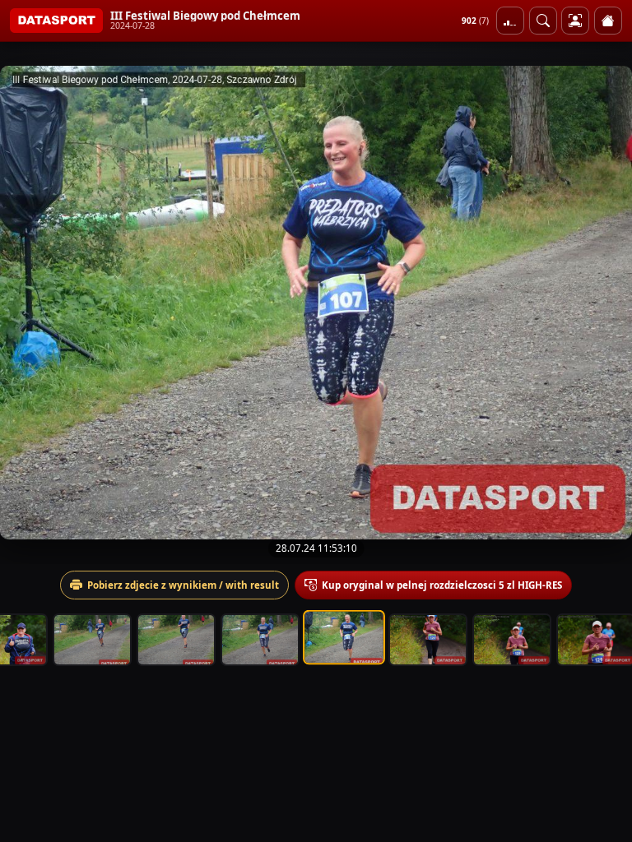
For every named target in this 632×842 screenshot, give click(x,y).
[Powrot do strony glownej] (608, 21)
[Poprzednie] (27, 303)
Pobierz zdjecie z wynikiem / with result (183, 585)
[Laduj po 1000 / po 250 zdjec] (510, 21)
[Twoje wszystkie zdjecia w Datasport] (575, 21)
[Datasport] (56, 20)
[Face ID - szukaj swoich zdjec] (543, 21)
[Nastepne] (605, 303)
